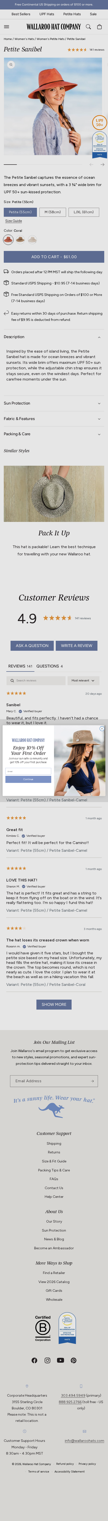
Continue (28, 780)
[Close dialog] (102, 728)
